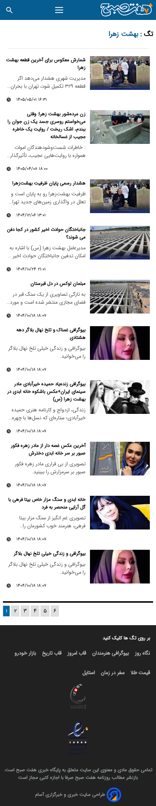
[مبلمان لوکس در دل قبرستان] (120, 296)
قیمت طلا (140, 673)
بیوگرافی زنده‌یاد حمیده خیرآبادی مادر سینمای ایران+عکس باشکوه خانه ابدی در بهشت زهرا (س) (46, 391)
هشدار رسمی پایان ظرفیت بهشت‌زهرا (49, 183)
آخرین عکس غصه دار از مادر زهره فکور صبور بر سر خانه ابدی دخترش (48, 449)
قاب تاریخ (52, 653)
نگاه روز (142, 653)
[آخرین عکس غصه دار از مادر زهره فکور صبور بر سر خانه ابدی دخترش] (120, 458)
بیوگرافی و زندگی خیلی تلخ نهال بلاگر (50, 553)
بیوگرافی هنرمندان (110, 653)
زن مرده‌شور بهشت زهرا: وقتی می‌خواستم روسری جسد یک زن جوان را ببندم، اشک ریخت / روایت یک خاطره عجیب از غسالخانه (47, 125)
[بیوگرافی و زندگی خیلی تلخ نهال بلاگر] (120, 566)
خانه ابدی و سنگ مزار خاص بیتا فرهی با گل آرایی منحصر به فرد (47, 503)
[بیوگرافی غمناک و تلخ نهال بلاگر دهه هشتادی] (120, 343)
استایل (88, 673)
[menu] (59, 10)
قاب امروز (76, 653)
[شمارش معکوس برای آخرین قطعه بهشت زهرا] (120, 73)
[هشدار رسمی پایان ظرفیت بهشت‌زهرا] (120, 196)
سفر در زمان (113, 673)
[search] (9, 10)
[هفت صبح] (126, 10)
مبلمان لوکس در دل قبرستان (58, 283)
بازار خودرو (25, 653)
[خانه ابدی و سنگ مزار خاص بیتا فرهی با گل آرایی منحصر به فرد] (120, 512)
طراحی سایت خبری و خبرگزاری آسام (70, 794)
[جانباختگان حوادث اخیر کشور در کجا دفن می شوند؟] (120, 242)
